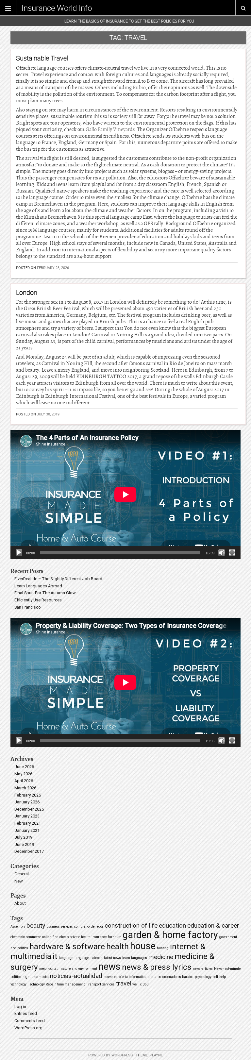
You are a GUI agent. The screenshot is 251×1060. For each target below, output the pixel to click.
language (66, 958)
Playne (156, 1055)
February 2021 (27, 823)
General (21, 873)
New (18, 881)
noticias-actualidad (76, 976)
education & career (213, 925)
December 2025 (29, 809)
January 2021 (27, 830)
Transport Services (100, 984)
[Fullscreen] (232, 552)
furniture (114, 937)
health (117, 946)
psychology (203, 977)
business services (59, 926)
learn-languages (134, 958)
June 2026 (24, 766)
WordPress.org (28, 1027)
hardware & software (67, 946)
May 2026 (23, 773)
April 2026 (23, 780)
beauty (35, 925)
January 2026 (27, 801)
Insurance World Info (57, 8)
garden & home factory (170, 934)
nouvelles (111, 977)
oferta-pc (154, 977)
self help (219, 977)
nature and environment (79, 969)
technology (18, 984)
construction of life (131, 925)
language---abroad (89, 958)
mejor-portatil (49, 969)
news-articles (203, 969)
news (109, 966)
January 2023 (27, 816)
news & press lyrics (157, 967)
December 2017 (29, 851)
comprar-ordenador (88, 926)
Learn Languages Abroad (38, 585)
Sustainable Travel (42, 58)
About (20, 903)
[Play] (19, 552)
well (135, 984)
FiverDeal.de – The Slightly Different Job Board (58, 578)
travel (123, 983)
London (26, 292)
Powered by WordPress (110, 1055)
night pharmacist (36, 977)
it (55, 956)
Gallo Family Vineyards (110, 129)
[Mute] (221, 552)
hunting (163, 948)
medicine (160, 957)
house (143, 945)
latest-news (112, 958)
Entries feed (25, 1013)
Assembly (17, 926)
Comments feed (29, 1020)
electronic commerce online (30, 937)
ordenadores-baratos (177, 977)
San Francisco (27, 607)
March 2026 (25, 787)
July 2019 (23, 837)
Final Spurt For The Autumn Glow (45, 592)
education (172, 925)
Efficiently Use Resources (38, 599)
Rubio (139, 87)
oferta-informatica (132, 977)
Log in (20, 1006)
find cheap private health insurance (80, 937)
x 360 (144, 984)
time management (71, 984)
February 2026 (27, 795)
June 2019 (24, 844)
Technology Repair (42, 984)
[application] (125, 494)
